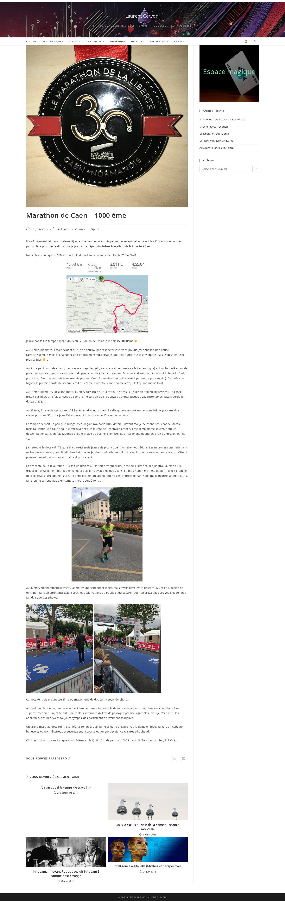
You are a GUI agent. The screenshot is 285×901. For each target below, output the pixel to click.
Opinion (80, 229)
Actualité (64, 229)
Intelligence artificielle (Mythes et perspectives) (147, 866)
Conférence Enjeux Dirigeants (216, 140)
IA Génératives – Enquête (214, 126)
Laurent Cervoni (142, 16)
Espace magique (229, 71)
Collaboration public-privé (214, 133)
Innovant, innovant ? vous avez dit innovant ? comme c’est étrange (66, 873)
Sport (95, 229)
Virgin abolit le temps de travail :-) (66, 787)
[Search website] (254, 42)
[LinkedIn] (246, 41)
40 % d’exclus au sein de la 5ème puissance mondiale (148, 827)
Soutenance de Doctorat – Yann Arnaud (222, 119)
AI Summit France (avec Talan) (217, 147)
